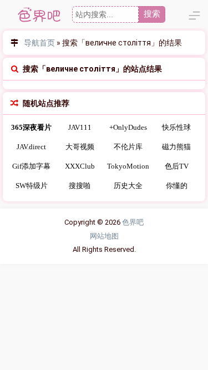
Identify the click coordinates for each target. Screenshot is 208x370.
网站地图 (104, 236)
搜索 (152, 13)
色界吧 (133, 222)
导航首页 (39, 42)
